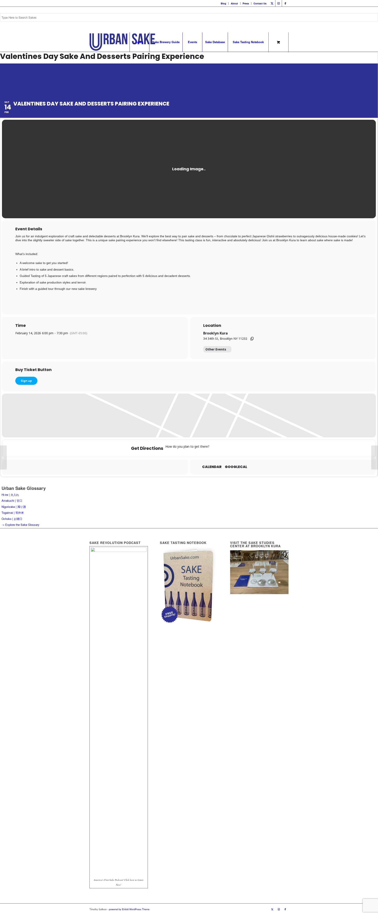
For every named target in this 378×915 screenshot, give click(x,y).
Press (246, 3)
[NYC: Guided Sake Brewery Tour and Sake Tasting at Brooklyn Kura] (3, 457)
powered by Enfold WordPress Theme (129, 909)
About (234, 3)
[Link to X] (272, 3)
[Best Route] (215, 448)
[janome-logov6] (122, 42)
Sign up (26, 381)
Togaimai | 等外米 (13, 512)
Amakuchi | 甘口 (12, 500)
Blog (223, 3)
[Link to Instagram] (278, 3)
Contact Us (260, 3)
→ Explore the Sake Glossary (20, 525)
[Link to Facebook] (285, 3)
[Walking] (241, 448)
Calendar (212, 467)
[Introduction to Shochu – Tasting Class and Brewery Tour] (374, 457)
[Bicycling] (249, 448)
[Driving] (224, 448)
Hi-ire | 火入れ (10, 495)
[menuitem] (224, 3)
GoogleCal (236, 467)
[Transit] (232, 448)
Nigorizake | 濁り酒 (14, 507)
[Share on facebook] (84, 466)
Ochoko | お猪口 (12, 519)
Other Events (215, 349)
